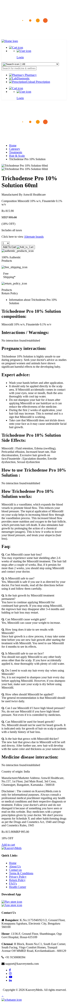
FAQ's (13, 883)
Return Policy (17, 880)
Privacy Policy (17, 876)
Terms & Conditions (21, 873)
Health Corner (17, 887)
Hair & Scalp (17, 155)
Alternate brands (34, 236)
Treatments (15, 152)
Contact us (15, 869)
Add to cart (8, 844)
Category (14, 148)
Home (12, 145)
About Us (15, 866)
